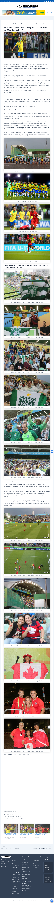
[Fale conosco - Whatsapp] (52, 1)
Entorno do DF (15, 872)
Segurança (14, 886)
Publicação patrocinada (47, 867)
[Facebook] (46, 1)
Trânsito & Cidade (26, 881)
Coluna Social (25, 867)
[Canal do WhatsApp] (50, 1)
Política (13, 883)
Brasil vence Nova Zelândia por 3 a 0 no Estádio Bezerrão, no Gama (11, 834)
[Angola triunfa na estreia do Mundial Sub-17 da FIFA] (42, 828)
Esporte (14, 876)
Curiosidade (15, 869)
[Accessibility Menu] (51, 900)
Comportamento (16, 863)
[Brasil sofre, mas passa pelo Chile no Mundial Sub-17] (27, 828)
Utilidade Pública (16, 893)
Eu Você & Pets (15, 877)
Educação (14, 870)
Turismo (14, 891)
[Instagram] (44, 1)
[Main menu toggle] (51, 12)
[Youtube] (48, 1)
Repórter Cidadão (26, 887)
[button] (47, 13)
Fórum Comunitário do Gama (26, 871)
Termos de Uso (36, 867)
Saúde (13, 884)
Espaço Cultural (16, 874)
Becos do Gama (26, 866)
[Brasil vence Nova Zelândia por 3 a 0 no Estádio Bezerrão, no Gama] (11, 828)
